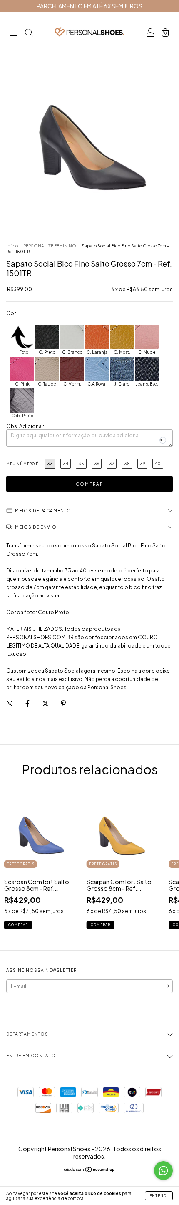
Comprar (18, 925)
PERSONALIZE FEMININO (49, 245)
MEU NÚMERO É (22, 464)
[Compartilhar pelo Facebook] (28, 703)
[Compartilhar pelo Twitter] (46, 703)
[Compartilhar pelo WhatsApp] (9, 703)
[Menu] (14, 33)
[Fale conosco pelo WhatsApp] (163, 1170)
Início (12, 245)
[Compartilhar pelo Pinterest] (63, 703)
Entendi (158, 1196)
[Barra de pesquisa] (29, 33)
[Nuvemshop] (90, 1170)
